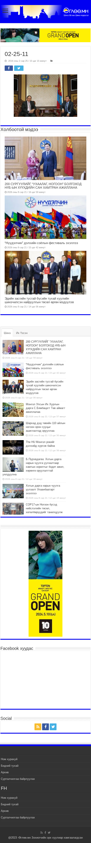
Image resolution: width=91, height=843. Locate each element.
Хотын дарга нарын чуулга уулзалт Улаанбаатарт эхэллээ (43, 489)
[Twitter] (53, 726)
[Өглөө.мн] (45, 12)
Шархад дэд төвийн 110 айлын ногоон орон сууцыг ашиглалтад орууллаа (45, 427)
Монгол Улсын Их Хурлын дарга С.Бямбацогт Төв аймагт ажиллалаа (45, 408)
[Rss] (37, 726)
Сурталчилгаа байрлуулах (18, 778)
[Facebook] (45, 726)
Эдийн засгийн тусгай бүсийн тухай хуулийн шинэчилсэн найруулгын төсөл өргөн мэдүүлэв (39, 300)
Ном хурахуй (9, 759)
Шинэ (7, 333)
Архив (5, 772)
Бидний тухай (9, 765)
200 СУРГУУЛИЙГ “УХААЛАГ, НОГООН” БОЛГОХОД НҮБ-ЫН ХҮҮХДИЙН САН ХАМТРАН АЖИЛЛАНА (43, 185)
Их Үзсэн (22, 333)
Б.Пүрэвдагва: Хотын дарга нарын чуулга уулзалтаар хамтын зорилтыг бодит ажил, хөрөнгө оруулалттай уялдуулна (33, 467)
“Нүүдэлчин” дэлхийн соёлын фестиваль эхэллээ (41, 243)
